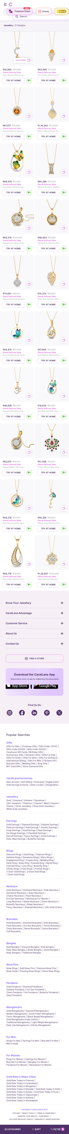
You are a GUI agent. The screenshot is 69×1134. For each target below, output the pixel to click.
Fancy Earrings (31, 836)
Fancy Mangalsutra (15, 1016)
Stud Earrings (28, 830)
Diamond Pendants (32, 986)
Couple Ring (32, 860)
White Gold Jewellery (16, 809)
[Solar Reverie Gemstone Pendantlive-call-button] (29, 80)
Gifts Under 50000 (36, 749)
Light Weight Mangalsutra (44, 1022)
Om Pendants (31, 992)
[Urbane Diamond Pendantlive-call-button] (29, 304)
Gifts (9, 742)
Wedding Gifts (29, 763)
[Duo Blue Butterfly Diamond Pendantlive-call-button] (64, 416)
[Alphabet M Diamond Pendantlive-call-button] (64, 248)
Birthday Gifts (36, 752)
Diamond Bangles (30, 947)
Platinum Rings (43, 854)
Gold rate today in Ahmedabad (22, 1100)
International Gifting (16, 760)
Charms (38, 803)
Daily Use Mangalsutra (17, 1025)
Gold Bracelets (13, 922)
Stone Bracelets (50, 928)
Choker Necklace (15, 895)
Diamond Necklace (32, 890)
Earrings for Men (31, 1040)
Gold (8, 800)
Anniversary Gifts (14, 755)
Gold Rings (28, 854)
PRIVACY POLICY (28, 1113)
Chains (9, 806)
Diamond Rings (13, 854)
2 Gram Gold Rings (36, 871)
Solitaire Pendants (15, 989)
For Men (11, 1036)
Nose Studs (12, 971)
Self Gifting (26, 782)
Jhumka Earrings (49, 827)
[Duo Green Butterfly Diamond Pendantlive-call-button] (29, 192)
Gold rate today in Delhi (48, 1089)
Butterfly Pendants (49, 992)
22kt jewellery (13, 803)
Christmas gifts (29, 746)
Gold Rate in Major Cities (21, 1076)
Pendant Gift (49, 760)
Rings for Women (14, 1059)
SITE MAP (16, 1113)
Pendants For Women (16, 1064)
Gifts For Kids (48, 755)
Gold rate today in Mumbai (20, 1089)
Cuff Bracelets (13, 931)
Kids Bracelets (51, 922)
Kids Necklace (51, 890)
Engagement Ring (15, 860)
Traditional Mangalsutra (18, 1022)
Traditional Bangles (31, 952)
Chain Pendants (14, 992)
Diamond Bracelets (32, 922)
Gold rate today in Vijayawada (21, 1094)
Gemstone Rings (31, 857)
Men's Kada (12, 1043)
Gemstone (39, 800)
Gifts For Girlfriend (48, 757)
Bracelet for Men (49, 1040)
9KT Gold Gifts (13, 766)
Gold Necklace (13, 890)
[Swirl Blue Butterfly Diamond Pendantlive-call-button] (29, 528)
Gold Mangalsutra (15, 1010)
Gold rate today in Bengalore (21, 1086)
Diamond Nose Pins (46, 968)
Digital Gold (52, 782)
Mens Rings (46, 857)
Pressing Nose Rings (30, 971)
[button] (38, 1129)
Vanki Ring (11, 863)
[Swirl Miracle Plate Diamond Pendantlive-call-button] (64, 360)
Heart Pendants (14, 995)
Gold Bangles (12, 947)
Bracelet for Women (16, 1062)
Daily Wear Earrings (15, 838)
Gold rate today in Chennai (20, 1080)
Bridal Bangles (35, 949)
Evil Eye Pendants (35, 989)
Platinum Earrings (15, 827)
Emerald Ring (37, 863)
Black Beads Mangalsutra (40, 1016)
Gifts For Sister (13, 757)
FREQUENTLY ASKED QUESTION (47, 1119)
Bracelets (12, 919)
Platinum (27, 803)
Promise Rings (41, 868)
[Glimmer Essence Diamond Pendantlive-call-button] (64, 192)
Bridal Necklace (35, 904)
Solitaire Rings (13, 857)
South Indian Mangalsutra (41, 1013)
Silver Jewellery (23, 806)
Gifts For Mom (30, 757)
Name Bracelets (32, 928)
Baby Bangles (13, 952)
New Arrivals (12, 782)
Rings (9, 850)
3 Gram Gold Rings (15, 871)
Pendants (12, 982)
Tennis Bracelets (51, 925)
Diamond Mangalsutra (37, 1010)
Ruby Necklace (36, 893)
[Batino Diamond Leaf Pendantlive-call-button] (64, 136)
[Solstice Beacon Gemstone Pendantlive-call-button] (29, 136)
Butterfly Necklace (15, 904)
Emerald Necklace (34, 907)
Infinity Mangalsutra (41, 1025)
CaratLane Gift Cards (16, 752)
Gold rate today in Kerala (19, 1092)
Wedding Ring (46, 860)
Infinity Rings (12, 868)
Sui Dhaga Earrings (15, 833)
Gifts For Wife (34, 760)
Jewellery (12, 796)
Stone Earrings (48, 836)
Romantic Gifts (32, 755)
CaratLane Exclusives (19, 778)
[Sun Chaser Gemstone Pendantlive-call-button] (64, 80)
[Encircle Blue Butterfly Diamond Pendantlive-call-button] (29, 360)
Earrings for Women (35, 1059)
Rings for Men (13, 1040)
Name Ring (51, 863)
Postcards (39, 782)
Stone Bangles (51, 949)
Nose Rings (12, 968)
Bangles (11, 943)
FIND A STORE (36, 658)
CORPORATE (44, 1116)
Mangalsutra (14, 1007)
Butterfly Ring (40, 866)
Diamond (17, 800)
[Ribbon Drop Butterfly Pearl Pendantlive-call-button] (64, 528)
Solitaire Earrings (49, 824)
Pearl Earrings (44, 830)
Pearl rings (26, 868)
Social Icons (18, 689)
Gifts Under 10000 (48, 746)
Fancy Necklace (14, 907)
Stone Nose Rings (51, 971)
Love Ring (27, 866)
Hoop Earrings (13, 830)
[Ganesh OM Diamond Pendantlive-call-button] (29, 416)
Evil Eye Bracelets (32, 925)
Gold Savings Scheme (17, 784)
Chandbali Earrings (36, 833)
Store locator (37, 784)
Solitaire (28, 800)
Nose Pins (12, 964)
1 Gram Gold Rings (15, 874)
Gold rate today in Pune (46, 1092)
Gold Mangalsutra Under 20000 (22, 1019)
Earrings (11, 820)
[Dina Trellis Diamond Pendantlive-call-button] (29, 585)
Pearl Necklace (33, 895)
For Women (13, 1055)
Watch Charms (51, 803)
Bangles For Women (38, 1062)
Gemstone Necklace (16, 893)
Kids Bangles (47, 947)
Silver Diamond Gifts (33, 766)
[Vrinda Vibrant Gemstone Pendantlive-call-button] (64, 472)
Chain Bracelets (14, 928)
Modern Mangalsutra (16, 1013)
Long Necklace (13, 901)
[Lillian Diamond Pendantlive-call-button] (64, 585)
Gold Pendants (13, 986)
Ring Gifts (42, 763)
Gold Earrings (12, 824)
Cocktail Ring (13, 866)
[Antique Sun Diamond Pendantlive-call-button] (29, 248)
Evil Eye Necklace (15, 898)
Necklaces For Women (37, 898)
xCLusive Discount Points (21, 1119)
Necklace (11, 886)
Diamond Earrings (30, 824)
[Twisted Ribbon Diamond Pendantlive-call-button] (29, 472)
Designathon (52, 784)
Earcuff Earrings (14, 836)
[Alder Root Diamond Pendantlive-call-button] (64, 304)
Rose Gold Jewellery (43, 806)
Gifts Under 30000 (15, 749)
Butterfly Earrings (36, 838)
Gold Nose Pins (27, 968)
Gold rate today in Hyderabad (21, 1083)
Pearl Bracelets (13, 925)
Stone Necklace (50, 901)
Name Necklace (31, 901)
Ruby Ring (24, 863)
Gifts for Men (13, 746)
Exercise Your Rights (27, 1116)
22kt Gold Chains (53, 907)
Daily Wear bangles (15, 949)
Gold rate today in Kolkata (19, 1097)
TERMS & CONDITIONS (46, 1113)
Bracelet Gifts (13, 763)
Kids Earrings (32, 827)
